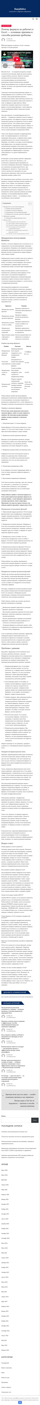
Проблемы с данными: (9, 216)
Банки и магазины (6, 1368)
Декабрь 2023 (5, 1262)
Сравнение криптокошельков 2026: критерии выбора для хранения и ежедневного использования (17, 1156)
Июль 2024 (4, 1243)
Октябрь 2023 (5, 1272)
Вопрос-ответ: (7, 220)
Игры (2, 1372)
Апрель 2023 (4, 1296)
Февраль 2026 (5, 1194)
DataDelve (20, 9)
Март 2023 (4, 1301)
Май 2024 (4, 1253)
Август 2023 (4, 1277)
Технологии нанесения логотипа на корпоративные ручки (17, 1136)
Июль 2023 (4, 1282)
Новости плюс (5, 1377)
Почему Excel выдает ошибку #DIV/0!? (17, 225)
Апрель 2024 (4, 1257)
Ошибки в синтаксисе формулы (14, 210)
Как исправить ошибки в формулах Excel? (18, 223)
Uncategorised (5, 1363)
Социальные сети (6, 1392)
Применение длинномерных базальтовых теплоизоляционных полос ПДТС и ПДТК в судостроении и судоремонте (18, 1149)
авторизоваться (29, 997)
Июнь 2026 (4, 1175)
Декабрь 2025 (5, 1204)
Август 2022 (4, 1335)
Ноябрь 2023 (4, 1267)
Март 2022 (4, 1345)
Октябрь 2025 (5, 1214)
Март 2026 (4, 1189)
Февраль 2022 (5, 1350)
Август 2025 (4, 1219)
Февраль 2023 (5, 1306)
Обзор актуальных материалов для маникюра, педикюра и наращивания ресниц (17, 1142)
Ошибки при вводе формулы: (13, 208)
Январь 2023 (4, 1311)
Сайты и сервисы (6, 1387)
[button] (29, 204)
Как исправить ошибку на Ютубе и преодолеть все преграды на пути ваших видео (12, 1036)
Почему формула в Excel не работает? (17, 221)
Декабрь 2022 (5, 1316)
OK (20, 1402)
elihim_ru (10, 39)
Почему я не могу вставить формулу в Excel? (19, 233)
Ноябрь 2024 (4, 1228)
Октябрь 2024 (5, 1233)
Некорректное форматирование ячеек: (16, 218)
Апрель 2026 (4, 1185)
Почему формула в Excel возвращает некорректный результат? (17, 227)
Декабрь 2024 (5, 1223)
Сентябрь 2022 (5, 1330)
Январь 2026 (4, 1199)
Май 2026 (4, 1180)
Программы (4, 1382)
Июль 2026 (4, 1170)
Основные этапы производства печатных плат (14, 1131)
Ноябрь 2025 (4, 1209)
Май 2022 (4, 1340)
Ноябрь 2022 (4, 1321)
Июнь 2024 (4, 1248)
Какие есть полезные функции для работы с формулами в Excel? (18, 231)
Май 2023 (4, 1291)
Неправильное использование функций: (16, 212)
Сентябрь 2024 (5, 1238)
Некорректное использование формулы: (14, 206)
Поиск (3, 1116)
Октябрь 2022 (5, 1326)
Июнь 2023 (4, 1287)
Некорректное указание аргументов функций (18, 214)
